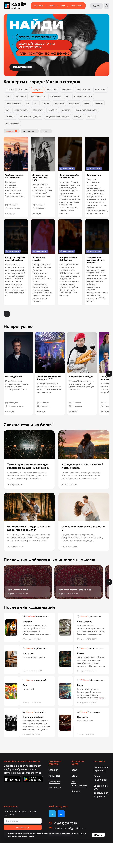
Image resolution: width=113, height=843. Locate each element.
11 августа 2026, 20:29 (86, 671)
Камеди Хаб (45, 406)
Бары (74, 775)
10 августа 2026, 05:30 (86, 702)
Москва (15, 8)
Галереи (75, 790)
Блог (62, 5)
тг (52, 814)
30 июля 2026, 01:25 (85, 734)
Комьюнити (76, 5)
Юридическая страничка (101, 768)
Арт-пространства (79, 783)
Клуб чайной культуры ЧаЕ (36, 648)
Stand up (53, 769)
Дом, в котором (92, 648)
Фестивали (55, 787)
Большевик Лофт (16, 406)
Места (52, 5)
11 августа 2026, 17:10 (32, 702)
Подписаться (22, 827)
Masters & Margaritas (34, 712)
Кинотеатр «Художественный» (90, 712)
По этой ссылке (78, 833)
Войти (96, 5)
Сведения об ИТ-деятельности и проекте (101, 791)
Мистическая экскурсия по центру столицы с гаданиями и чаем (92, 680)
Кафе (74, 769)
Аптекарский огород (36, 680)
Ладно (98, 834)
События (38, 5)
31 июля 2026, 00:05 (31, 734)
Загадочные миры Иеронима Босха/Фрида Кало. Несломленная (38, 616)
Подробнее (22, 67)
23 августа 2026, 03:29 (86, 639)
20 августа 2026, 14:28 (32, 671)
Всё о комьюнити (100, 778)
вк (61, 814)
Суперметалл (91, 616)
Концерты (54, 775)
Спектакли (54, 781)
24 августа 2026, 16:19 (32, 639)
